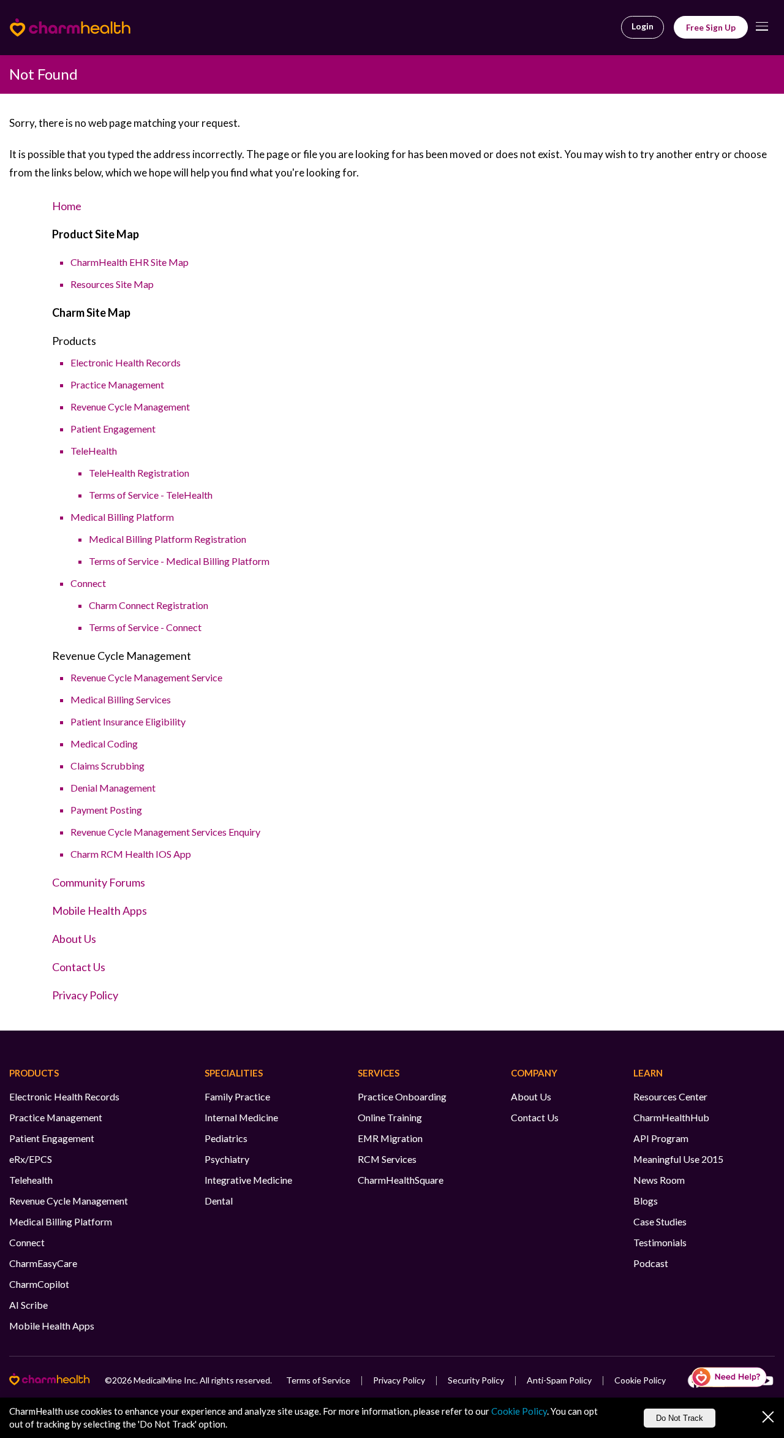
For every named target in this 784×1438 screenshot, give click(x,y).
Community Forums (98, 882)
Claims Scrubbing (107, 765)
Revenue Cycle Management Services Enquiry (165, 832)
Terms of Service (318, 1380)
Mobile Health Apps (99, 910)
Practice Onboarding (402, 1096)
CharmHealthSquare (400, 1180)
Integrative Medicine (248, 1180)
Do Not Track (679, 1418)
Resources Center (670, 1096)
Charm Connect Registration (148, 605)
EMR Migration (390, 1138)
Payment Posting (106, 809)
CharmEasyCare (43, 1263)
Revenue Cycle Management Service (146, 677)
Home (66, 206)
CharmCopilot (39, 1284)
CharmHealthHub (671, 1117)
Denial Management (113, 787)
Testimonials (660, 1242)
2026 (122, 1380)
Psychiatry (227, 1159)
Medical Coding (104, 743)
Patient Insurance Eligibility (128, 721)
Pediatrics (226, 1138)
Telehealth (31, 1180)
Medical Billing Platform (122, 517)
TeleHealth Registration (139, 473)
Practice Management (117, 384)
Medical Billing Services (120, 699)
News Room (659, 1180)
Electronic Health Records (125, 362)
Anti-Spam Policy (559, 1380)
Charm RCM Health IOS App (130, 854)
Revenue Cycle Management (130, 406)
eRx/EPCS (30, 1159)
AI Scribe (28, 1305)
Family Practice (237, 1096)
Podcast (650, 1263)
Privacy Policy (85, 995)
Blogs (645, 1200)
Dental (219, 1200)
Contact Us (78, 967)
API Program (660, 1138)
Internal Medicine (241, 1117)
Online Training (390, 1117)
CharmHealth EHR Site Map (129, 262)
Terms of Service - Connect (145, 627)
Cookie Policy (640, 1380)
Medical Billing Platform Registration (167, 539)
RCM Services (387, 1159)
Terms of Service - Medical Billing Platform (179, 561)
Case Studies (660, 1221)
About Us (74, 938)
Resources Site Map (112, 284)
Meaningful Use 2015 (678, 1159)
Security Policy (476, 1380)
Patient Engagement (113, 428)
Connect (88, 583)
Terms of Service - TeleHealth (151, 495)
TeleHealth (93, 450)
